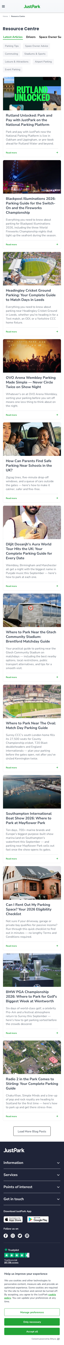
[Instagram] (13, 1236)
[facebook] (6, 1236)
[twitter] (20, 1236)
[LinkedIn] (27, 1236)
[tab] (13, 37)
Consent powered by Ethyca (44, 1339)
